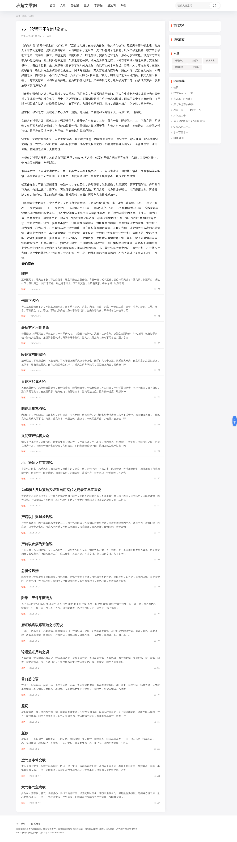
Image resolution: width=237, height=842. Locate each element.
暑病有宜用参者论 (35, 327)
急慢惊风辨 (30, 571)
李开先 (98, 5)
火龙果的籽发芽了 (183, 98)
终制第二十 (179, 115)
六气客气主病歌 (33, 787)
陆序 (24, 273)
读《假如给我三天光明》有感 (189, 121)
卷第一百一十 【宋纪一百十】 (189, 110)
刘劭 (123, 5)
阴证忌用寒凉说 (33, 409)
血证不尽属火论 (33, 382)
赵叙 (24, 733)
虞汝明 (111, 5)
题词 (24, 706)
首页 (52, 5)
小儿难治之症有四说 (37, 463)
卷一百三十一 (180, 132)
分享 (234, 421)
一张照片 (195, 67)
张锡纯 (31, 16)
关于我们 (21, 823)
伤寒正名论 (30, 300)
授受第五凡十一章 (183, 93)
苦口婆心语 (30, 679)
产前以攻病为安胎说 (37, 544)
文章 (63, 5)
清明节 (195, 60)
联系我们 (36, 823)
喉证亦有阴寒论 (33, 354)
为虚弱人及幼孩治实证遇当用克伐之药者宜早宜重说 (61, 490)
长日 (175, 87)
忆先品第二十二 (182, 126)
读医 (24, 16)
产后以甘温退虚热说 (37, 517)
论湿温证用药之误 (35, 652)
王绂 (86, 5)
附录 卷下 (178, 138)
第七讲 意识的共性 (183, 104)
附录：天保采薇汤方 (37, 598)
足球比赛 (179, 67)
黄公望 (75, 5)
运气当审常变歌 (33, 760)
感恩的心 (179, 60)
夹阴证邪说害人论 (35, 436)
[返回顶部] (230, 670)
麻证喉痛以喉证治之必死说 (42, 625)
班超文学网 (26, 5)
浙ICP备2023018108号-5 (52, 832)
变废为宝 (210, 60)
